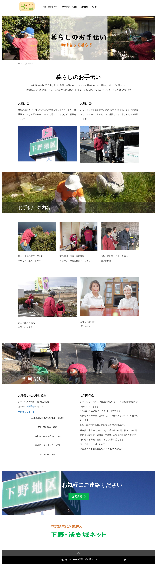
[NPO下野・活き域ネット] (26, 6)
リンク (94, 7)
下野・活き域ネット (50, 7)
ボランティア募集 (69, 7)
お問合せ (84, 7)
